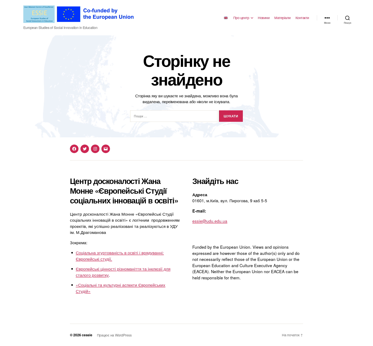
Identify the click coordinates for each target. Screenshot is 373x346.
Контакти (302, 18)
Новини (263, 18)
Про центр (241, 18)
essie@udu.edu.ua (209, 221)
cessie (87, 334)
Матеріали (282, 18)
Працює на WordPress (114, 334)
